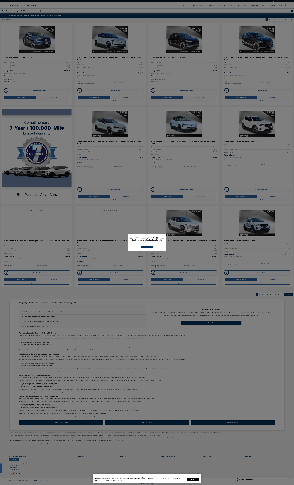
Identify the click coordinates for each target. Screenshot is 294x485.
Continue (147, 247)
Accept (192, 479)
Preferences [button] (119, 480)
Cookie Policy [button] (176, 478)
